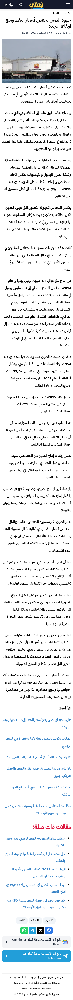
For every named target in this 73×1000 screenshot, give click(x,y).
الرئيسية (67, 13)
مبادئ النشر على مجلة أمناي (45, 983)
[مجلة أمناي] (36, 5)
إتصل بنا (35, 977)
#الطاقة (35, 920)
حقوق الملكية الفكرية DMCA (36, 989)
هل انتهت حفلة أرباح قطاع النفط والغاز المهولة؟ (39, 757)
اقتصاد (55, 13)
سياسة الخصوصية (19, 977)
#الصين (49, 920)
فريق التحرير (47, 977)
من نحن (59, 977)
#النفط (21, 920)
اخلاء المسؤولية (22, 983)
